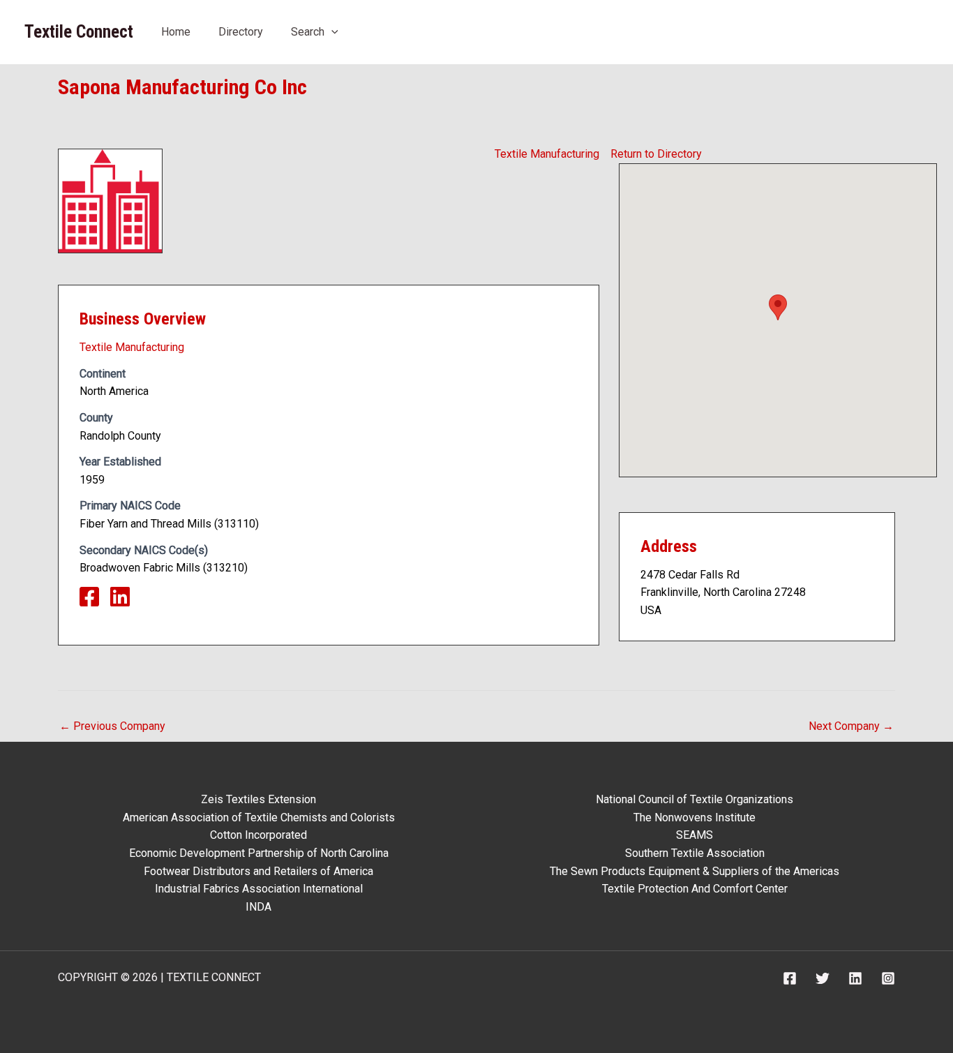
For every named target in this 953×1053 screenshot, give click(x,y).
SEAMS (694, 835)
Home (175, 31)
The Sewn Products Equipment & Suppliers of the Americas (694, 871)
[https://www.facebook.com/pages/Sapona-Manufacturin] (95, 601)
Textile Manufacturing (547, 153)
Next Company (851, 726)
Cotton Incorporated (258, 835)
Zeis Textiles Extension (258, 799)
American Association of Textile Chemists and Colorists (259, 817)
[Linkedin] (855, 978)
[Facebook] (790, 978)
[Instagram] (888, 978)
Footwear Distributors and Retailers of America (258, 871)
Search (307, 31)
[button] (331, 31)
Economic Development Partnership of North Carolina (259, 853)
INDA (258, 906)
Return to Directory (656, 153)
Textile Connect (78, 32)
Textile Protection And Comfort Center (695, 888)
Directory (240, 31)
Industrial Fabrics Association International (259, 888)
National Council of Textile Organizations (694, 799)
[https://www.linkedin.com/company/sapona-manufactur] (125, 601)
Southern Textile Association (695, 853)
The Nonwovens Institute (694, 817)
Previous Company (112, 726)
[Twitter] (823, 978)
